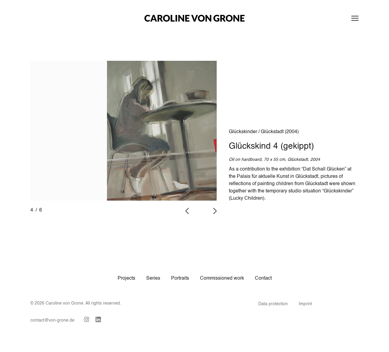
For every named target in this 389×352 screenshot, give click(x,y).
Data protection (273, 304)
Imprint (305, 304)
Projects (126, 278)
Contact (263, 278)
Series (153, 278)
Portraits (180, 278)
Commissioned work (222, 278)
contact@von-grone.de (52, 320)
